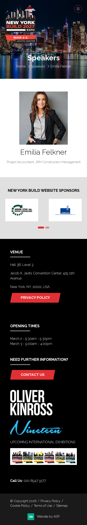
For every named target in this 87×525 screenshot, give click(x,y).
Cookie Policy (20, 505)
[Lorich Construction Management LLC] (65, 210)
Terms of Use (43, 505)
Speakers (38, 66)
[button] (78, 9)
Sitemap (62, 505)
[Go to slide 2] (47, 228)
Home (21, 66)
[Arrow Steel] (21, 210)
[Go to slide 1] (41, 228)
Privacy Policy (50, 501)
